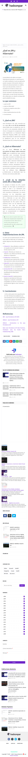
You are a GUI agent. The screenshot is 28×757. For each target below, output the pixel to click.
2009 (14, 634)
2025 (14, 598)
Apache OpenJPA (8, 276)
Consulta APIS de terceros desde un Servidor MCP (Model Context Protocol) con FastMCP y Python (16, 674)
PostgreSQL (6, 571)
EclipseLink (7, 246)
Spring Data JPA (8, 269)
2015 (14, 622)
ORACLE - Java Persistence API (10, 320)
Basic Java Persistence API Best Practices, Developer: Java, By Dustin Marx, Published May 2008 (14, 329)
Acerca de (13, 743)
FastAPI (17, 571)
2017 (14, 617)
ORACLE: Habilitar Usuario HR (9, 451)
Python (5, 568)
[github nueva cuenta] (19, 739)
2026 (14, 596)
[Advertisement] (14, 26)
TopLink (6, 252)
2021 (14, 608)
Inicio (7, 743)
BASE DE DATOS (13, 45)
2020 (14, 610)
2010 (14, 631)
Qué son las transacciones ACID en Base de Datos (16, 393)
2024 (14, 601)
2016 (14, 619)
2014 (14, 624)
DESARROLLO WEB (16, 336)
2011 (14, 629)
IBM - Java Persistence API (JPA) (11, 317)
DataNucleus (7, 257)
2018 (14, 615)
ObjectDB (6, 263)
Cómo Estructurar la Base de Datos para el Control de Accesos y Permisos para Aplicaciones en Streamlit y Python (17, 377)
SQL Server (12, 573)
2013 (14, 626)
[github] (17, 1)
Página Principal (6, 45)
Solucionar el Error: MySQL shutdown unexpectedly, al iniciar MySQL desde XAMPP (13, 489)
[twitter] (14, 1)
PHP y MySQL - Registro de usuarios (10, 503)
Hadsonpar (6, 56)
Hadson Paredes (14, 755)
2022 (14, 605)
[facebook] (11, 1)
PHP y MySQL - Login (7, 476)
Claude (12, 571)
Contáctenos (20, 743)
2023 (14, 603)
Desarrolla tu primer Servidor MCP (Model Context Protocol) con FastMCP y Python (17, 698)
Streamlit (11, 568)
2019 (14, 612)
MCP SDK (6, 573)
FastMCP (17, 568)
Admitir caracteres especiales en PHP (15, 528)
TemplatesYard (14, 751)
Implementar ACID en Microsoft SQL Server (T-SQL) (17, 386)
